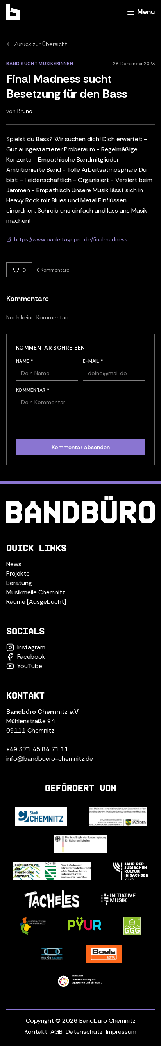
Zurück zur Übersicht (40, 43)
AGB (56, 1032)
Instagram (31, 647)
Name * (25, 361)
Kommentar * (33, 390)
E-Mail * (93, 361)
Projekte (18, 573)
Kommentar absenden (81, 447)
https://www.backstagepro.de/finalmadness (70, 239)
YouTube (29, 666)
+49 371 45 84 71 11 (37, 749)
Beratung (19, 583)
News (13, 564)
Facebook (31, 656)
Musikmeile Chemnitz (35, 592)
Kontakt (36, 1032)
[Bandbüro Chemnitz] (13, 12)
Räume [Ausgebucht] (36, 602)
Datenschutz (84, 1032)
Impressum (121, 1032)
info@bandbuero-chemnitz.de (49, 758)
